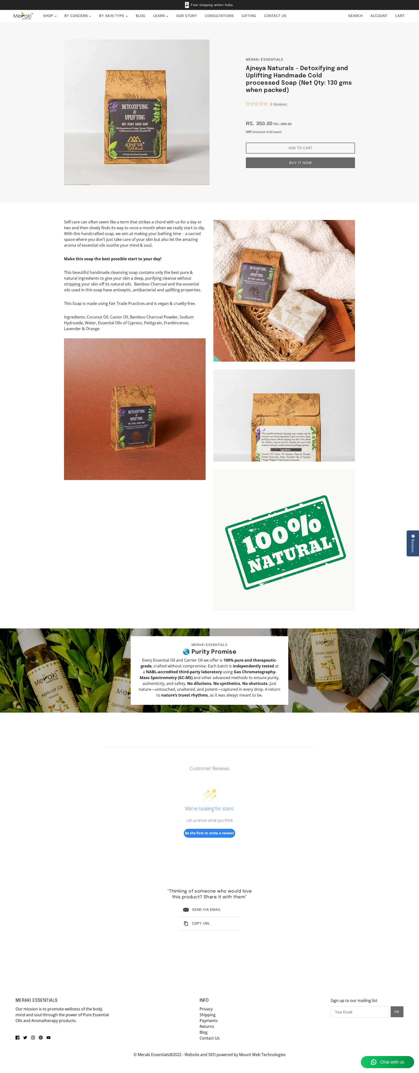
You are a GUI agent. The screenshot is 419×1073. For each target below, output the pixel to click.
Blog (204, 1032)
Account (379, 16)
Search (355, 16)
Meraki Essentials (264, 59)
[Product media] (135, 409)
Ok (397, 1012)
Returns (207, 1026)
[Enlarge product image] (137, 112)
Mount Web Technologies (262, 1054)
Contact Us (210, 1038)
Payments (209, 1020)
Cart (400, 16)
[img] (17, 1037)
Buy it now (300, 163)
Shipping (208, 1014)
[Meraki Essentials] (23, 16)
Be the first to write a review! (209, 833)
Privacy (206, 1009)
